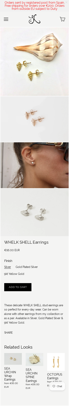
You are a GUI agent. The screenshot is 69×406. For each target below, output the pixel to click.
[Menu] (6, 19)
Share (8, 332)
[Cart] (62, 19)
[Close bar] (66, 2)
